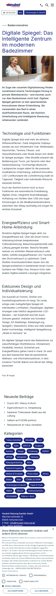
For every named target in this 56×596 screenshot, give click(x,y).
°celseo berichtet (13, 440)
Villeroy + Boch (27, 496)
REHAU (46, 474)
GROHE (9, 457)
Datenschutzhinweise (10, 571)
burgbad (38, 446)
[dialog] (28, 561)
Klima (29, 462)
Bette (16, 446)
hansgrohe (21, 457)
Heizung (34, 457)
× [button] (53, 529)
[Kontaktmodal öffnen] (41, 5)
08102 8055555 (14, 526)
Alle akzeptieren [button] (15, 591)
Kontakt (15, 540)
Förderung (32, 451)
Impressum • (7, 540)
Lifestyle (30, 468)
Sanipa (9, 479)
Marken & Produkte (14, 474)
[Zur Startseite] (15, 5)
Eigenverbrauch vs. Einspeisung (24, 407)
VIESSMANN (11, 496)
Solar (19, 479)
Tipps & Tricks (36, 485)
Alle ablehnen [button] (41, 591)
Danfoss (9, 451)
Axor (40, 440)
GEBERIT (45, 451)
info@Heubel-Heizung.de (22, 523)
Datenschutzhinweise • (45, 538)
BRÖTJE (26, 446)
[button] (52, 5)
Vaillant (9, 491)
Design (21, 451)
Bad (20, 12)
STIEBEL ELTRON (33, 479)
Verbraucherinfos (35, 491)
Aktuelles (29, 440)
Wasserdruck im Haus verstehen (24, 424)
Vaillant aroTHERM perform (21, 420)
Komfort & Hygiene (14, 468)
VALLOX (20, 491)
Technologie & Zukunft (35, 12)
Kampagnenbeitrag (14, 462)
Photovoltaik (32, 474)
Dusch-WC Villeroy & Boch (21, 403)
